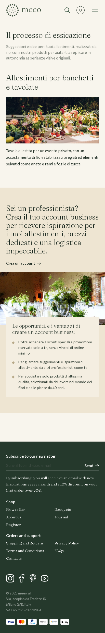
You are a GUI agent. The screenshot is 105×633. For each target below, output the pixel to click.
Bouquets (63, 509)
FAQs (59, 550)
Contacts (14, 558)
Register (13, 524)
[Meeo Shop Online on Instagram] (12, 581)
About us (13, 517)
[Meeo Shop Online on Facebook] (23, 581)
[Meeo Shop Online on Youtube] (46, 581)
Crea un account (20, 263)
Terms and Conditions (25, 550)
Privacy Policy (67, 543)
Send (88, 465)
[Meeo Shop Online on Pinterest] (35, 581)
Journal (61, 517)
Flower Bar (15, 509)
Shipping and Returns (25, 543)
